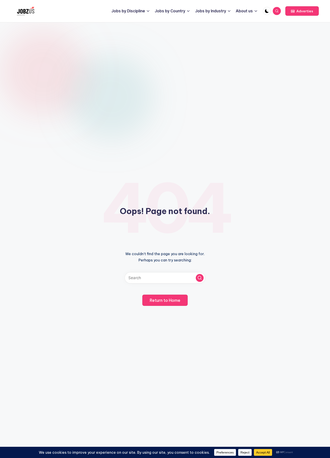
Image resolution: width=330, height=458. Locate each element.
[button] (302, 11)
